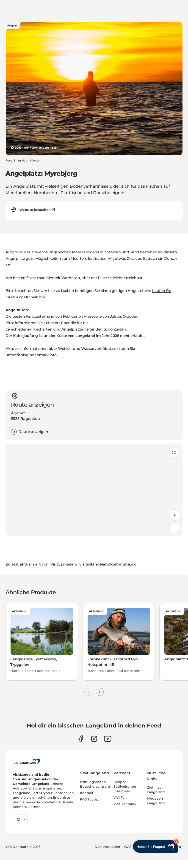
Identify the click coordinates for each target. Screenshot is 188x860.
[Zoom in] (174, 515)
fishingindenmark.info (36, 355)
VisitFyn (120, 797)
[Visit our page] (81, 739)
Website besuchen (35, 210)
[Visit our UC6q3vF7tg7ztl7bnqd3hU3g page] (108, 739)
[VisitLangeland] (27, 761)
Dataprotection (107, 847)
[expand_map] (174, 452)
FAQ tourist (89, 799)
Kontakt (86, 793)
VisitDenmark (124, 804)
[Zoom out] (174, 527)
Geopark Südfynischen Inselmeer (124, 786)
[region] (94, 490)
